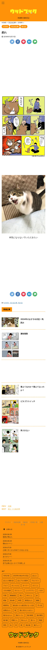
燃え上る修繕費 (14, 509)
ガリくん (35, 585)
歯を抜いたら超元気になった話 (23, 605)
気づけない (25, 430)
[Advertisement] (23, 71)
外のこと (29, 595)
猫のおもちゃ (7, 615)
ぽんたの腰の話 (8, 580)
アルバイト (35, 580)
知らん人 (24, 620)
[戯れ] (29, 41)
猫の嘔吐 (40, 615)
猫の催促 (30, 615)
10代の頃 (6, 576)
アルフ (5, 585)
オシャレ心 (15, 585)
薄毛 (4, 625)
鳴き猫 (28, 625)
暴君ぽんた (28, 600)
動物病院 (13, 595)
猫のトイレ (19, 615)
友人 (21, 595)
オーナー (26, 585)
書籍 (37, 600)
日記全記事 (13, 303)
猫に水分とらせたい (26, 610)
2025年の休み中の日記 (21, 576)
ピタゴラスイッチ (28, 401)
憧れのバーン (7, 543)
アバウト (8, 522)
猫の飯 (5, 620)
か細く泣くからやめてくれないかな (15, 550)
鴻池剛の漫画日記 (23, 643)
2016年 (6, 303)
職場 (40, 620)
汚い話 (40, 605)
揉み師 (12, 600)
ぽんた (34, 576)
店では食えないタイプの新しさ (14, 563)
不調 (4, 595)
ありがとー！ (7, 557)
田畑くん (14, 620)
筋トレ (33, 620)
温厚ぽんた (7, 610)
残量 (9, 506)
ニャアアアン (30, 590)
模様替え (6, 605)
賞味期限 (24, 333)
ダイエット (18, 590)
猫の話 (20, 303)
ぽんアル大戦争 (22, 580)
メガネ (40, 590)
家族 (4, 600)
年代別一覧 (33, 522)
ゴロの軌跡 (7, 590)
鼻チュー (37, 625)
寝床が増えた (7, 537)
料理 (19, 600)
